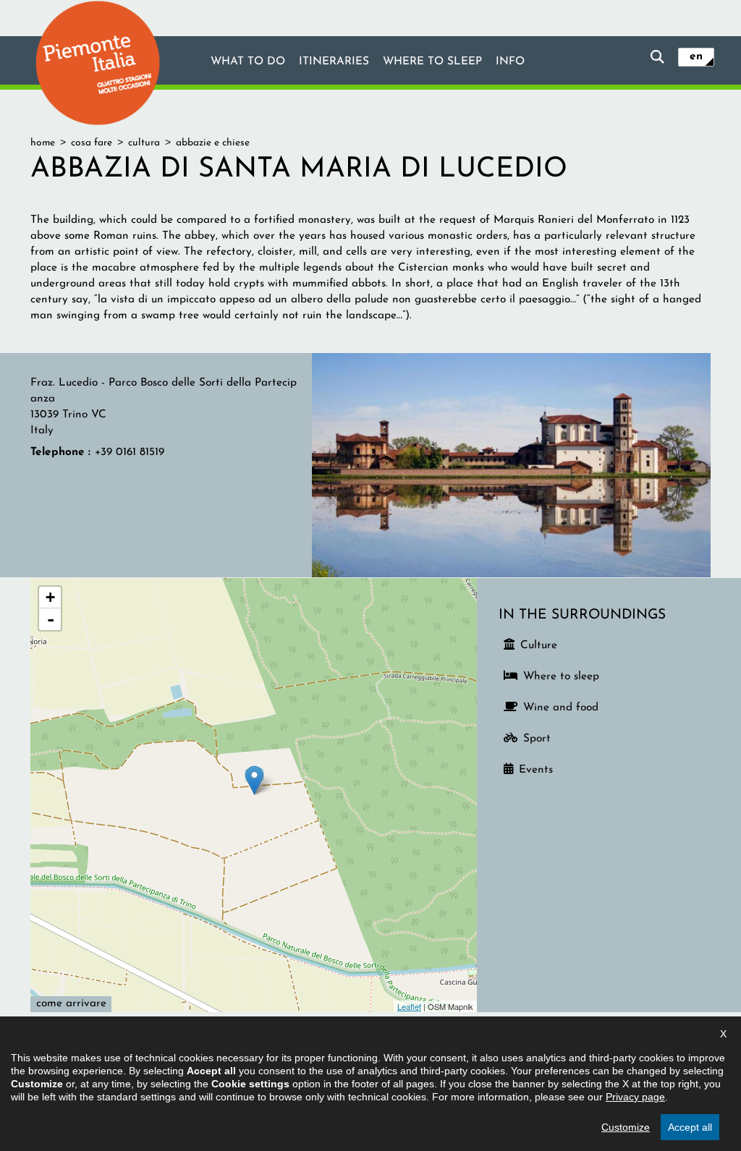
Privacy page (635, 1097)
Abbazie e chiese (213, 143)
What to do (248, 61)
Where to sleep (432, 61)
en (696, 56)
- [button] (51, 619)
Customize (625, 1127)
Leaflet (409, 1006)
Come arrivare (71, 1003)
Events (536, 770)
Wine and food (560, 707)
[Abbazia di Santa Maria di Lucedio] (511, 464)
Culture (538, 645)
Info (510, 61)
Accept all (690, 1127)
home (42, 143)
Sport (537, 738)
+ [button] (50, 597)
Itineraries (334, 61)
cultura (144, 143)
